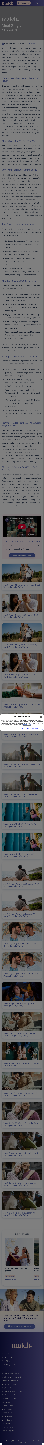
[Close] (41, 717)
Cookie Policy (27, 724)
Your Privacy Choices (32, 728)
